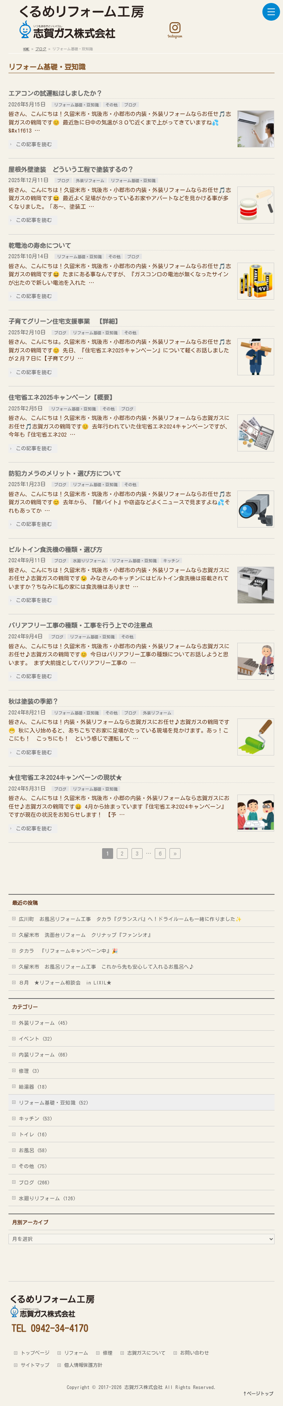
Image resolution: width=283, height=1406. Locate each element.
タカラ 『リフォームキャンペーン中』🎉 (68, 950)
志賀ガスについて (146, 1352)
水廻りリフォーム (89, 561)
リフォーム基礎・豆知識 (76, 105)
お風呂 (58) (33, 1150)
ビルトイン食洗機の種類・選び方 (55, 549)
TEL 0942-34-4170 (49, 1328)
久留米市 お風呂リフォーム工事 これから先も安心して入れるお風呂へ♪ (106, 966)
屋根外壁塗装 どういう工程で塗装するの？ (71, 169)
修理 (107, 1352)
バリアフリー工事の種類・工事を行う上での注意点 (80, 625)
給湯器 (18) (33, 1086)
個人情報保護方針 (83, 1365)
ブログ (130, 105)
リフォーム (76, 1352)
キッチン (171, 561)
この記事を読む (34, 144)
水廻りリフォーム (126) (47, 1198)
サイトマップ (35, 1365)
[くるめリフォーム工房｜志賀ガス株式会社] (80, 30)
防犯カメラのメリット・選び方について (64, 473)
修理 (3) (29, 1071)
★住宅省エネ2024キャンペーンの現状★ (65, 777)
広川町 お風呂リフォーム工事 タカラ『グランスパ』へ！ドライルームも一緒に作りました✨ (130, 919)
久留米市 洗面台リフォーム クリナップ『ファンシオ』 (86, 935)
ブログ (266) (34, 1182)
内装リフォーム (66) (43, 1054)
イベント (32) (35, 1038)
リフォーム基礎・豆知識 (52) (53, 1102)
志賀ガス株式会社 (143, 1387)
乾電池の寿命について (39, 245)
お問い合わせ (194, 1352)
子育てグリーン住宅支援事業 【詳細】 (64, 321)
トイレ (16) (33, 1134)
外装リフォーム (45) (43, 1023)
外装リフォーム (90, 180)
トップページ (35, 1352)
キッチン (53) (35, 1118)
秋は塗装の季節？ (33, 701)
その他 (111, 105)
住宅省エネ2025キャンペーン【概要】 (62, 397)
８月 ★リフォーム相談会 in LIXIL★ (65, 982)
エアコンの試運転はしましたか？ (55, 93)
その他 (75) (33, 1166)
